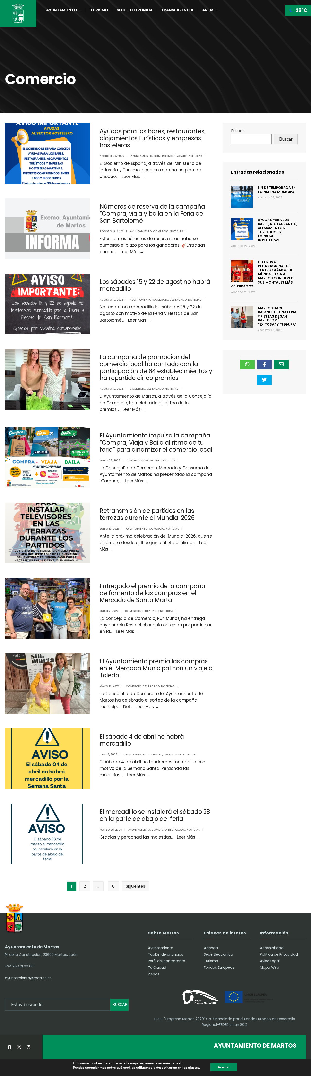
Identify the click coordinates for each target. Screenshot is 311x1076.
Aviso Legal (270, 960)
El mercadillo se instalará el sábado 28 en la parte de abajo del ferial (155, 815)
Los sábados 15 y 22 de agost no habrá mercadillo (155, 285)
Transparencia (177, 10)
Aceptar (224, 1067)
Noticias (195, 156)
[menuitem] (65, 9)
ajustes (193, 1068)
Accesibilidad (272, 947)
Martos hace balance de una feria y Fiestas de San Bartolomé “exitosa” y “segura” (277, 316)
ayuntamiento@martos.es (28, 977)
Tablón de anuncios (165, 954)
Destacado (179, 156)
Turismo (99, 10)
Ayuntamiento (61, 10)
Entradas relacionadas (257, 172)
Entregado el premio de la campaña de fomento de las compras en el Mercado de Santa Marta (152, 593)
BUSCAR (119, 1004)
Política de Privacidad (279, 954)
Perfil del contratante (166, 960)
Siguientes (135, 886)
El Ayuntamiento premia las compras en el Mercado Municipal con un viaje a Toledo (156, 668)
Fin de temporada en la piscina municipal (277, 189)
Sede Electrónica (135, 10)
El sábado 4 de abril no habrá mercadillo (142, 740)
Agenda (211, 947)
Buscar (237, 131)
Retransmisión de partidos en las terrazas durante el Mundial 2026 (147, 514)
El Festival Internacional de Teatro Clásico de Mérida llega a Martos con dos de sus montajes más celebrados (263, 274)
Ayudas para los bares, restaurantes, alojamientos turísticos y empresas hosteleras (153, 138)
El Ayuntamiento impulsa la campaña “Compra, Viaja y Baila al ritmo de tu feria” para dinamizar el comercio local (156, 442)
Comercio (161, 156)
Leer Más (133, 176)
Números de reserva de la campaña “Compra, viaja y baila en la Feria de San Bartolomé (152, 213)
